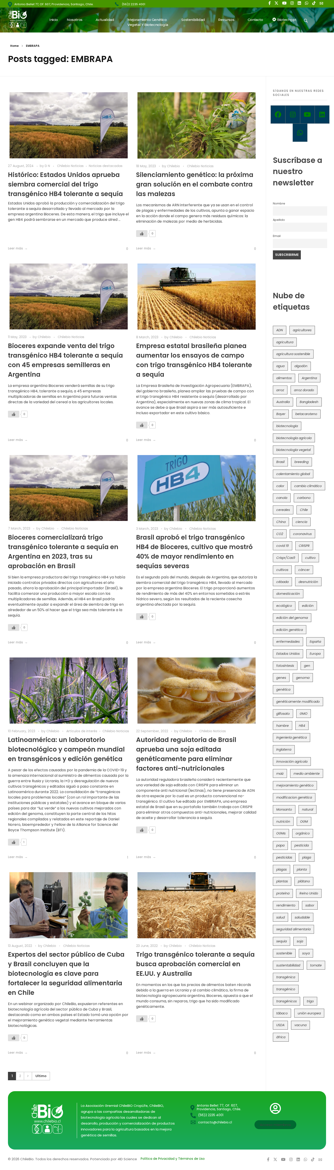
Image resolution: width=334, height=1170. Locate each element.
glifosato (283, 713)
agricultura (284, 342)
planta (302, 869)
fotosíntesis (285, 665)
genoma (302, 677)
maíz (280, 773)
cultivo (310, 557)
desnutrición (308, 582)
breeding (301, 462)
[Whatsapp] (300, 133)
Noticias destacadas (105, 166)
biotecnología (287, 426)
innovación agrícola (291, 761)
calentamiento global (293, 474)
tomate (316, 965)
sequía (281, 941)
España (315, 641)
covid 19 (282, 545)
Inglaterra (283, 749)
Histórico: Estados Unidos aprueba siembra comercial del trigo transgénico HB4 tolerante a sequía (65, 184)
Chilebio (174, 166)
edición (308, 605)
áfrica (280, 1037)
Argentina (309, 378)
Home (14, 46)
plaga (306, 857)
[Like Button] (141, 233)
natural (307, 809)
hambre (282, 725)
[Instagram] (292, 114)
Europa (315, 653)
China (281, 522)
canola (281, 497)
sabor (309, 905)
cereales (283, 510)
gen (307, 665)
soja (300, 941)
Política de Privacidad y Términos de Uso (173, 1158)
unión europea (309, 1013)
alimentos (284, 378)
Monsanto (284, 809)
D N (48, 166)
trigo (310, 1001)
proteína (282, 893)
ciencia (301, 522)
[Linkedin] (322, 114)
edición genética (289, 629)
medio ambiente (307, 773)
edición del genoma (292, 617)
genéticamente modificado (298, 701)
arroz (280, 390)
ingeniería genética (291, 737)
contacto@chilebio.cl (215, 1122)
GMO (303, 713)
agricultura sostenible (293, 354)
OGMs (281, 833)
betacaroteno (306, 414)
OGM (304, 821)
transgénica (285, 977)
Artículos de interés (81, 731)
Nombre (279, 203)
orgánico (303, 833)
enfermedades (288, 641)
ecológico (284, 605)
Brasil (280, 462)
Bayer (280, 414)
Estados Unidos (288, 653)
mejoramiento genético (295, 785)
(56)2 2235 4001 (133, 4)
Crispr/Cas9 (285, 557)
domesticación (288, 593)
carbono (304, 497)
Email (277, 236)
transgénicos (286, 1001)
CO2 (279, 534)
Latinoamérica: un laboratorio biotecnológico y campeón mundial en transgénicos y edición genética (66, 749)
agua (280, 366)
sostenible (284, 953)
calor (280, 486)
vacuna (300, 1025)
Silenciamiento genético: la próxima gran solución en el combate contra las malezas (194, 184)
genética (283, 689)
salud (280, 917)
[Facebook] (278, 114)
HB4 (302, 725)
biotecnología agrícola (294, 438)
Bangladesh (309, 402)
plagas (281, 869)
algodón (300, 366)
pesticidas (284, 857)
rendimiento (285, 905)
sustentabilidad (288, 965)
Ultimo (40, 1076)
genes (281, 677)
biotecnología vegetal (293, 450)
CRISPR (304, 545)
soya (306, 953)
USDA (280, 1025)
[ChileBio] (20, 19)
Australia (283, 402)
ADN (279, 330)
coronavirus (302, 534)
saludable (302, 917)
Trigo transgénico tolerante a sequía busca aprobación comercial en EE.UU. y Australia (195, 964)
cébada (282, 582)
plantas (282, 881)
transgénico (285, 989)
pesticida (301, 845)
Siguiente (28, 1076)
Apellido (279, 220)
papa (280, 845)
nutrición (283, 821)
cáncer (304, 570)
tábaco (282, 1013)
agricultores (302, 330)
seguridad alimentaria (293, 929)
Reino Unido (308, 893)
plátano (304, 881)
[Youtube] (307, 114)
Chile (304, 510)
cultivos (282, 570)
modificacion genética (294, 797)
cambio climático (308, 486)
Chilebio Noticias (70, 166)
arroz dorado (304, 390)
